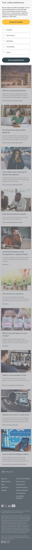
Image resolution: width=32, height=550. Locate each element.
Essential (9, 30)
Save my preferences (16, 60)
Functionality (10, 47)
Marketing (9, 41)
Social (8, 52)
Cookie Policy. (13, 16)
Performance (10, 35)
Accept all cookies (16, 22)
